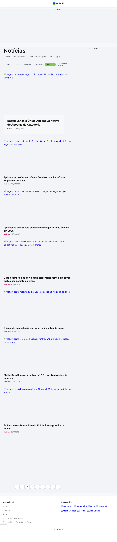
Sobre (5, 506)
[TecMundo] (67, 506)
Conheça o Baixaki (62, 64)
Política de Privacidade (13, 518)
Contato (6, 510)
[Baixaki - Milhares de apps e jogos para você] (58, 4)
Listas (17, 64)
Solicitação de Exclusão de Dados (17, 522)
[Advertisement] (37, 459)
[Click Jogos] (93, 511)
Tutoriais (39, 64)
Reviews (27, 64)
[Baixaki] (81, 511)
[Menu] (5, 3)
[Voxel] (91, 506)
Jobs (5, 514)
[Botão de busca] (111, 3)
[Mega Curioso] (68, 511)
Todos (8, 64)
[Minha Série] (80, 506)
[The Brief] (101, 506)
